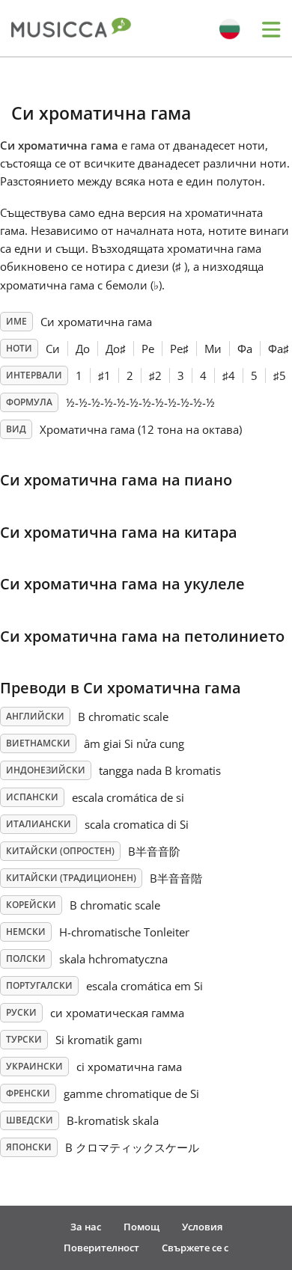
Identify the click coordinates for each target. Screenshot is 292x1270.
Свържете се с (195, 1247)
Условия (202, 1226)
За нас (85, 1226)
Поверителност (101, 1247)
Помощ (141, 1226)
